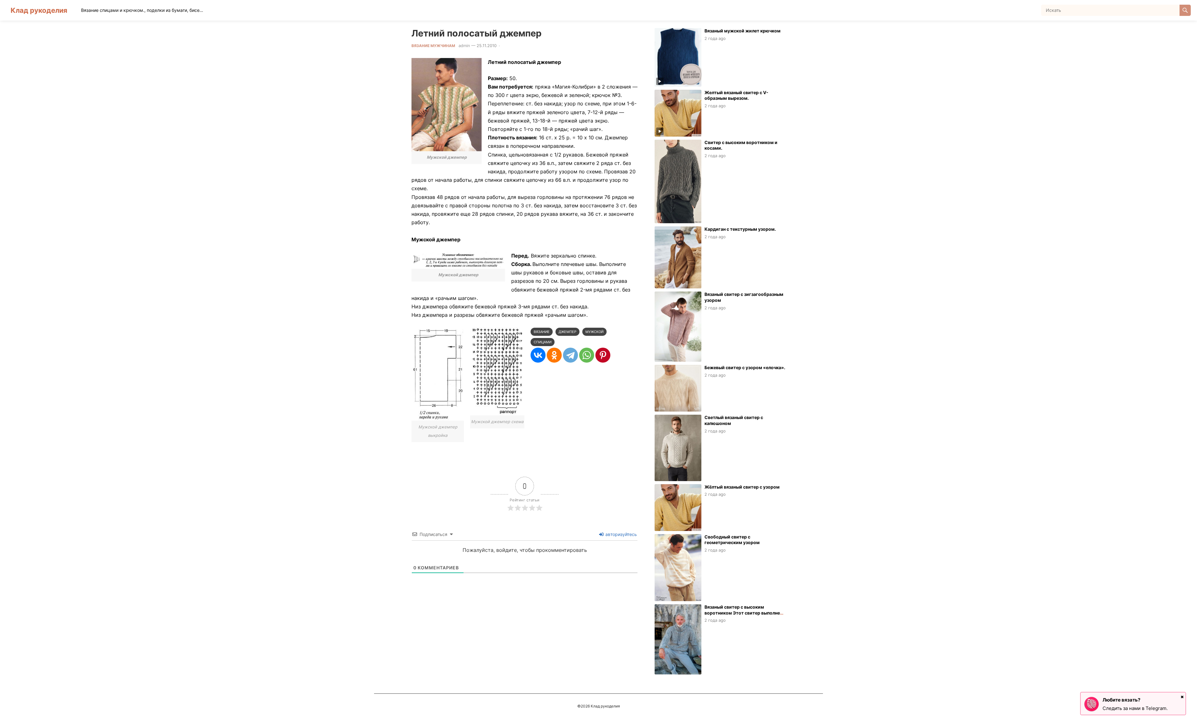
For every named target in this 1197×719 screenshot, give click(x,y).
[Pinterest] (602, 355)
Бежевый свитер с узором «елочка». (744, 367)
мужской (594, 332)
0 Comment (513, 45)
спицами (542, 342)
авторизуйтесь (620, 534)
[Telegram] (570, 355)
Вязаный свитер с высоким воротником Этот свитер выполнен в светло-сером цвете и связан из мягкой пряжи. (743, 615)
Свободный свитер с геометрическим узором (732, 539)
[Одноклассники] (554, 355)
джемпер (567, 332)
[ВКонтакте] (538, 355)
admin (464, 45)
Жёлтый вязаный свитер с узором (742, 487)
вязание (542, 332)
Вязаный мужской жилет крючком (742, 30)
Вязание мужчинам (433, 45)
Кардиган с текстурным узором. (740, 229)
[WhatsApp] (586, 355)
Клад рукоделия (39, 10)
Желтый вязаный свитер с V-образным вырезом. (736, 95)
